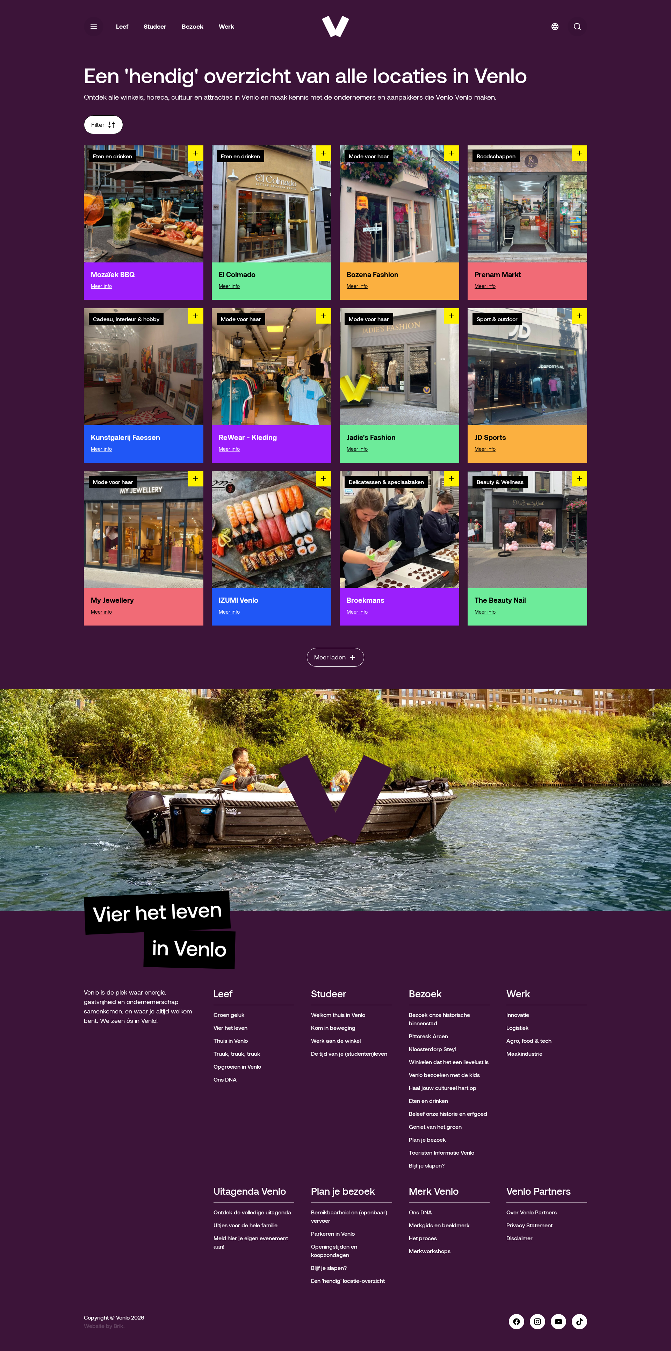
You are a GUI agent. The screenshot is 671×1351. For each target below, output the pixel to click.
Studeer (328, 994)
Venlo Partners (538, 1192)
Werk (518, 994)
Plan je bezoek (343, 1192)
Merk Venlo (434, 1192)
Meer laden (330, 657)
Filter (97, 124)
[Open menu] (93, 26)
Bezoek (425, 994)
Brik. (119, 1326)
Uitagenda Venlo (250, 1192)
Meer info (101, 286)
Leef (223, 994)
